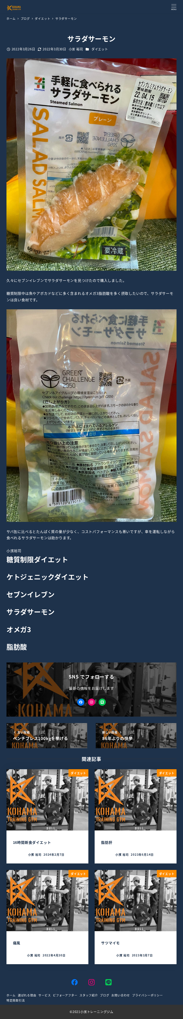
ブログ (104, 995)
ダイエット (100, 49)
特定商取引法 (15, 1000)
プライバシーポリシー (147, 995)
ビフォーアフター (65, 995)
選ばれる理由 (27, 995)
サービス (44, 995)
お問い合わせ (120, 995)
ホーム (11, 995)
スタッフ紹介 (88, 995)
